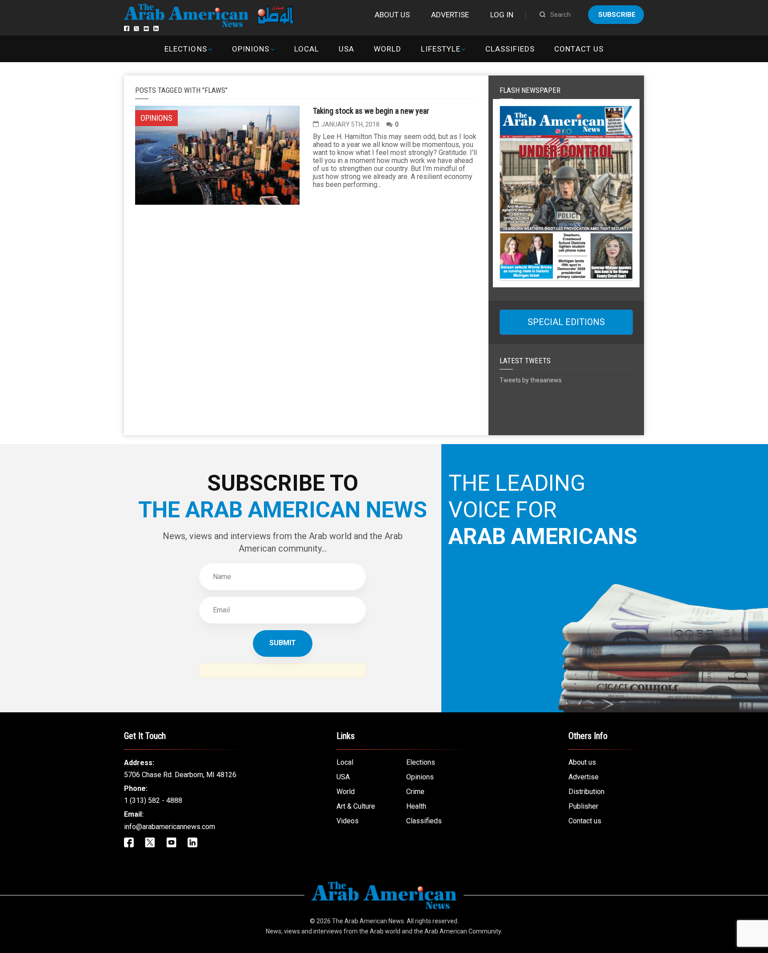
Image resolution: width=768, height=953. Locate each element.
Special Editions (566, 322)
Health (416, 806)
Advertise (450, 14)
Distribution (586, 791)
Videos (347, 821)
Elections (185, 48)
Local (306, 48)
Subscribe (617, 15)
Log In (501, 14)
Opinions (250, 48)
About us (392, 14)
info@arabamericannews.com (169, 826)
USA (346, 48)
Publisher (583, 806)
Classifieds (510, 48)
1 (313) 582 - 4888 (153, 800)
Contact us (578, 48)
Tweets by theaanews (531, 380)
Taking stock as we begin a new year (371, 110)
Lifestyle (440, 48)
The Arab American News (368, 921)
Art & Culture (355, 806)
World (387, 48)
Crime (415, 791)
